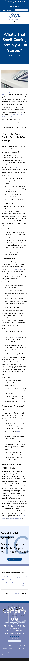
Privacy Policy (23, 655)
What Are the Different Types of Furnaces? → (16, 584)
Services (7, 646)
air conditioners (17, 269)
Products (7, 649)
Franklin (4, 94)
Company (22, 646)
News (21, 649)
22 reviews (17, 638)
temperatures (11, 92)
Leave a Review (14, 641)
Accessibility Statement (15, 657)
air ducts (16, 167)
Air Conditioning (14, 594)
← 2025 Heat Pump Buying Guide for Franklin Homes (14, 578)
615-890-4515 (14, 6)
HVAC (17, 337)
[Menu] (14, 21)
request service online (14, 518)
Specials (7, 652)
